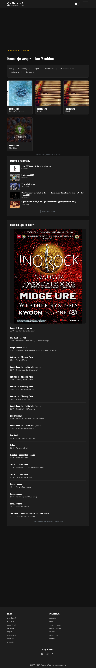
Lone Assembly (16, 484)
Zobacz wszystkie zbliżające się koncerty (48, 521)
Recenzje (25, 50)
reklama (52, 632)
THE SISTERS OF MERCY (19, 464)
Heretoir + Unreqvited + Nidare (22, 454)
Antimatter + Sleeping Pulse (21, 357)
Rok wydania (49, 69)
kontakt (52, 639)
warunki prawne (55, 625)
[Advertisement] (48, 27)
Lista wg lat (15, 72)
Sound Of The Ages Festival (21, 327)
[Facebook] (42, 654)
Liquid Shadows (16, 415)
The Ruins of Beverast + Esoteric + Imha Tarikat (29, 513)
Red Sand (14, 435)
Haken (12, 445)
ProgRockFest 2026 (18, 347)
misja (51, 621)
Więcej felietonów (48, 211)
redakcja (52, 618)
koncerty (10, 621)
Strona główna (13, 50)
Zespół (36, 69)
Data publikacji (22, 69)
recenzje (10, 628)
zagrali (9, 632)
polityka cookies (55, 628)
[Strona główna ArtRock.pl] (15, 4)
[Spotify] (47, 654)
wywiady (10, 642)
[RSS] (52, 654)
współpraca (53, 635)
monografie (11, 635)
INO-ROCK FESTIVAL (18, 337)
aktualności (11, 618)
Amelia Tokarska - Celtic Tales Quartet (25, 366)
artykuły (10, 639)
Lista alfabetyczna (67, 69)
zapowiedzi (11, 625)
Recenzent (30, 72)
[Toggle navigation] (85, 4)
